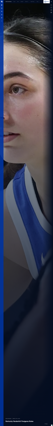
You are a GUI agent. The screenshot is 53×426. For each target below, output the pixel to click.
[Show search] (51, 1)
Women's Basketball (9, 1)
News (18, 1)
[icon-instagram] (51, 10)
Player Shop (32, 1)
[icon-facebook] (51, 5)
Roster (14, 1)
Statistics (26, 1)
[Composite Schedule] (1, 8)
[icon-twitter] (51, 7)
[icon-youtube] (51, 12)
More (37, 1)
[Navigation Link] (2, 5)
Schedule (22, 1)
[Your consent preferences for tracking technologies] (51, 425)
